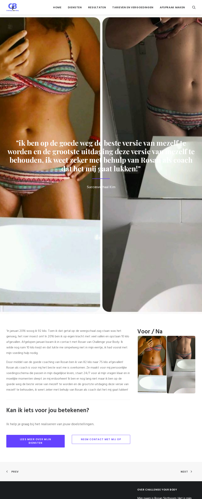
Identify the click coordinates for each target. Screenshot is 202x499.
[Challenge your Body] (12, 7)
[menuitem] (57, 7)
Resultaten (97, 7)
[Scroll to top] (194, 491)
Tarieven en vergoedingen (132, 7)
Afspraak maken (172, 7)
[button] (194, 7)
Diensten (75, 7)
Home (57, 7)
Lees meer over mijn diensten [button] (36, 441)
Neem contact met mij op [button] (101, 439)
